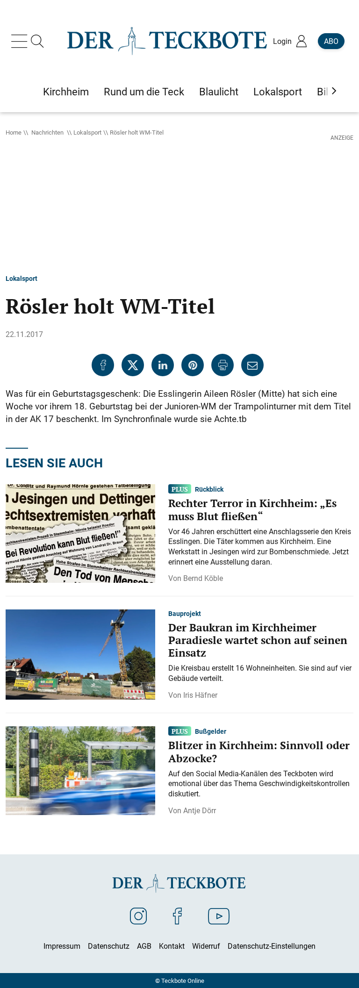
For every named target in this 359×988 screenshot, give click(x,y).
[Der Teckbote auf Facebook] (177, 915)
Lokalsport (87, 132)
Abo (331, 41)
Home (14, 132)
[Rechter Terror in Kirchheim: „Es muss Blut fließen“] (80, 533)
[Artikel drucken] (222, 365)
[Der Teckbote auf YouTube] (219, 915)
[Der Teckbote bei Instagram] (138, 915)
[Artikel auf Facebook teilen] (103, 365)
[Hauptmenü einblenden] (21, 41)
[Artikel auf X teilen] (133, 365)
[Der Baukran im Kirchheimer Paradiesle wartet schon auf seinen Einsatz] (80, 654)
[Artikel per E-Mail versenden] (252, 365)
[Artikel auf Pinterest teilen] (192, 365)
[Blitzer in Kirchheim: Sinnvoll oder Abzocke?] (80, 770)
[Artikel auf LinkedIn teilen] (162, 365)
